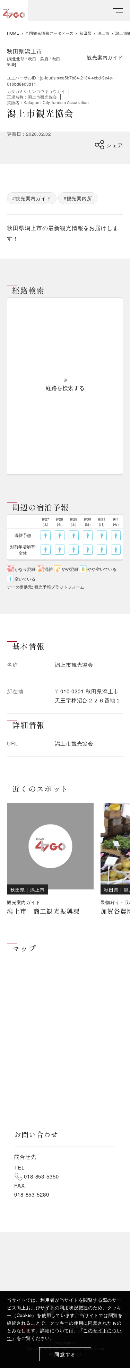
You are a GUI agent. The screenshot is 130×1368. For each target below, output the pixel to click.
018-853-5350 (41, 1176)
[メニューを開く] (118, 10)
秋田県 (85, 33)
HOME (13, 33)
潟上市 (103, 33)
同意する (65, 1354)
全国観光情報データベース (49, 33)
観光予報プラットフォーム (59, 587)
